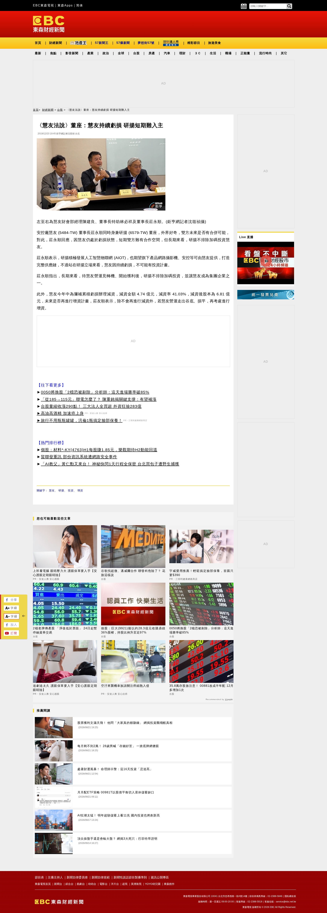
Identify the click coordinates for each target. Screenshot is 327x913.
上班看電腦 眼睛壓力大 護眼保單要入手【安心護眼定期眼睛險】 (65, 573)
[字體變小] (11, 618)
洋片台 (115, 883)
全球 (121, 53)
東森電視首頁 (43, 883)
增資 (80, 490)
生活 (213, 53)
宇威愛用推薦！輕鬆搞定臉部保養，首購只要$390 (201, 573)
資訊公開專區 (160, 877)
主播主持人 (55, 877)
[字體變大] (11, 609)
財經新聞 (55, 42)
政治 (106, 53)
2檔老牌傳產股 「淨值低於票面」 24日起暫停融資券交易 (65, 630)
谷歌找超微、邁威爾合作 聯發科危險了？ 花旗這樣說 (133, 573)
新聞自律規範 (101, 877)
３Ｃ (198, 53)
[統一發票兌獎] (265, 298)
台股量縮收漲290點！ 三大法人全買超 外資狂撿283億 (91, 406)
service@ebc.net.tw (286, 901)
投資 (71, 490)
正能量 (245, 53)
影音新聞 (71, 53)
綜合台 (69, 883)
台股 (136, 53)
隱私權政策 (290, 896)
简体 (79, 5)
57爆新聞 (123, 42)
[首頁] (48, 23)
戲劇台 (81, 883)
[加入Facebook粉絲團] (11, 626)
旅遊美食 (214, 42)
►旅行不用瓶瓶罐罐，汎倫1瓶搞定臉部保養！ (79, 420)
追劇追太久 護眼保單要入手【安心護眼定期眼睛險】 (65, 688)
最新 (38, 53)
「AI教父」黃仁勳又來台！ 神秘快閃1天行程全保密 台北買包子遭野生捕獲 (110, 464)
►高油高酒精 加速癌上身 (60, 413)
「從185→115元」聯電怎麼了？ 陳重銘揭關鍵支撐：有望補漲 (98, 399)
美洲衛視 (136, 883)
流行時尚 (265, 53)
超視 (125, 883)
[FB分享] (11, 601)
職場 (228, 53)
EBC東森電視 (43, 5)
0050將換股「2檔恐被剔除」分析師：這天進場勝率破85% (95, 392)
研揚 (61, 490)
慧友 (52, 490)
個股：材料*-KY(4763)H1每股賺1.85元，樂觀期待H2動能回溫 (99, 450)
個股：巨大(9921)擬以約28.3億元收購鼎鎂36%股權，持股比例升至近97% (133, 630)
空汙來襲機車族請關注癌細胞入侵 (125, 685)
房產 (152, 53)
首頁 (38, 42)
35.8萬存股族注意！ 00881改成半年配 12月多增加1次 (201, 688)
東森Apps (65, 5)
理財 (182, 53)
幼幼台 (92, 883)
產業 (90, 53)
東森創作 (169, 883)
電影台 (103, 883)
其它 (284, 53)
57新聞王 (101, 42)
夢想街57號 (146, 42)
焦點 (53, 53)
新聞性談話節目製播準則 (130, 877)
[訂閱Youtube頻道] (11, 634)
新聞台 (58, 883)
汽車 (167, 53)
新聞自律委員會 (77, 877)
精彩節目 (193, 42)
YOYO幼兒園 (152, 883)
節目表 (39, 877)
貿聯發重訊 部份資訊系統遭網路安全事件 (79, 457)
